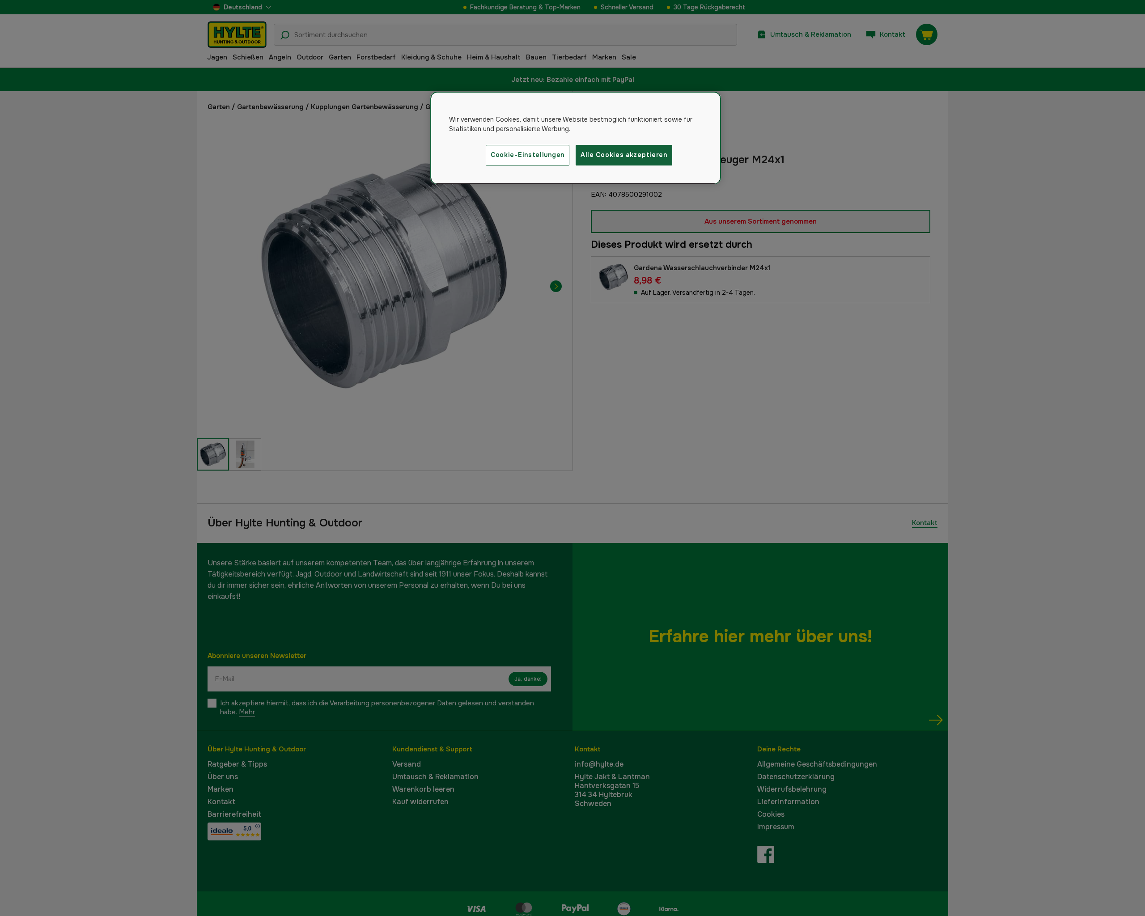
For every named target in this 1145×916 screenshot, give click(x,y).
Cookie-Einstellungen (527, 155)
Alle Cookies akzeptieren (624, 155)
